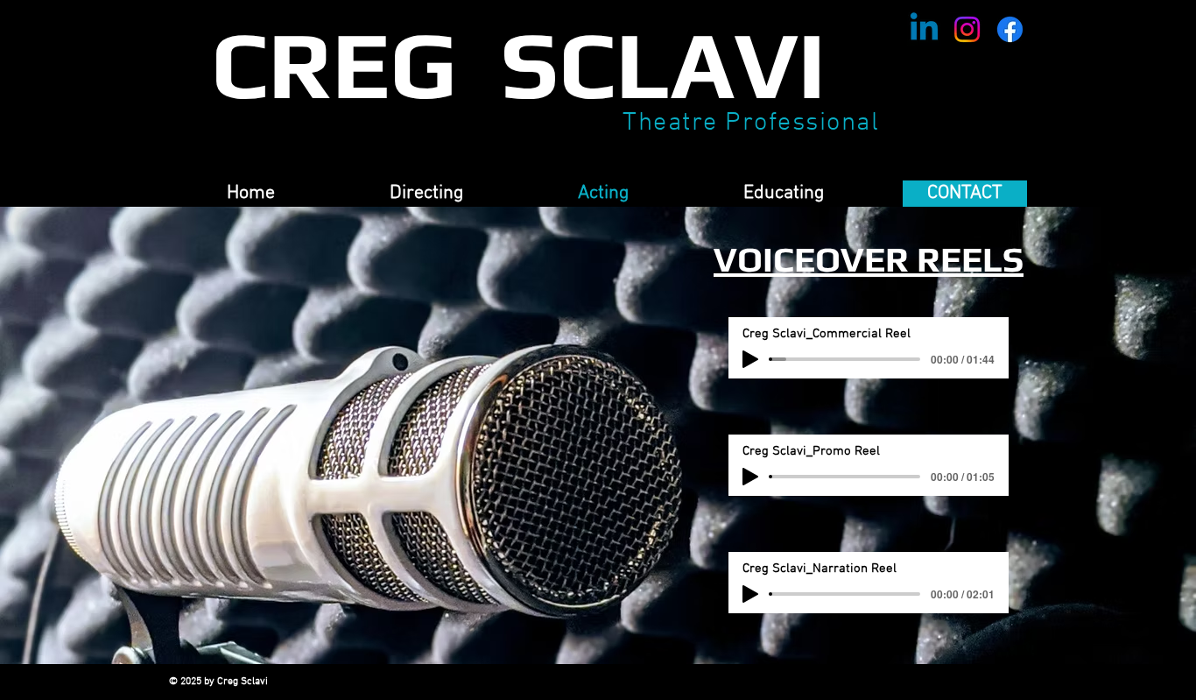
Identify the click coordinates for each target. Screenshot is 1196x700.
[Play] (750, 359)
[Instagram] (967, 29)
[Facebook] (1010, 29)
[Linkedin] (924, 29)
